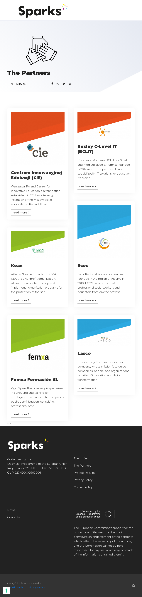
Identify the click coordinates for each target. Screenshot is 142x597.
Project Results (84, 473)
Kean (17, 265)
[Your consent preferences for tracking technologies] (6, 590)
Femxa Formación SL (34, 379)
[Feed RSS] (133, 585)
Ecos (82, 265)
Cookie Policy (83, 487)
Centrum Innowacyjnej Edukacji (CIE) (36, 175)
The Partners (82, 465)
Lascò (84, 353)
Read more (20, 212)
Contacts (13, 517)
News (11, 510)
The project (82, 458)
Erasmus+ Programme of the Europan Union (37, 463)
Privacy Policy (83, 480)
